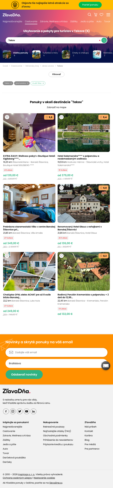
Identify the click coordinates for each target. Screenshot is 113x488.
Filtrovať (56, 74)
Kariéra (89, 435)
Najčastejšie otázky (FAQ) (57, 431)
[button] (90, 15)
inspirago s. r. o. (26, 474)
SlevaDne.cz (55, 482)
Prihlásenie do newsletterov (58, 440)
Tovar (107, 21)
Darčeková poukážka (14, 457)
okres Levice (48, 66)
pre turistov (21, 83)
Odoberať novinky (24, 374)
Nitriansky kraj (32, 66)
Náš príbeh (90, 426)
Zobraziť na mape (56, 107)
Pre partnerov (92, 448)
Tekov (7, 83)
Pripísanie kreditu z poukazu (58, 444)
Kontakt (89, 431)
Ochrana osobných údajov (17, 477)
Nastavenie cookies (44, 477)
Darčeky (7, 462)
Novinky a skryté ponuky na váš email (39, 342)
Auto (98, 21)
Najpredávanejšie (12, 21)
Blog (87, 440)
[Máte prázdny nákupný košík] (95, 15)
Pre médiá (90, 444)
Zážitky (74, 21)
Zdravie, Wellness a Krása (54, 21)
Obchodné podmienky (55, 435)
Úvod (5, 66)
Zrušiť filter (37, 83)
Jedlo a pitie (87, 21)
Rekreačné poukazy (53, 426)
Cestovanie (31, 21)
